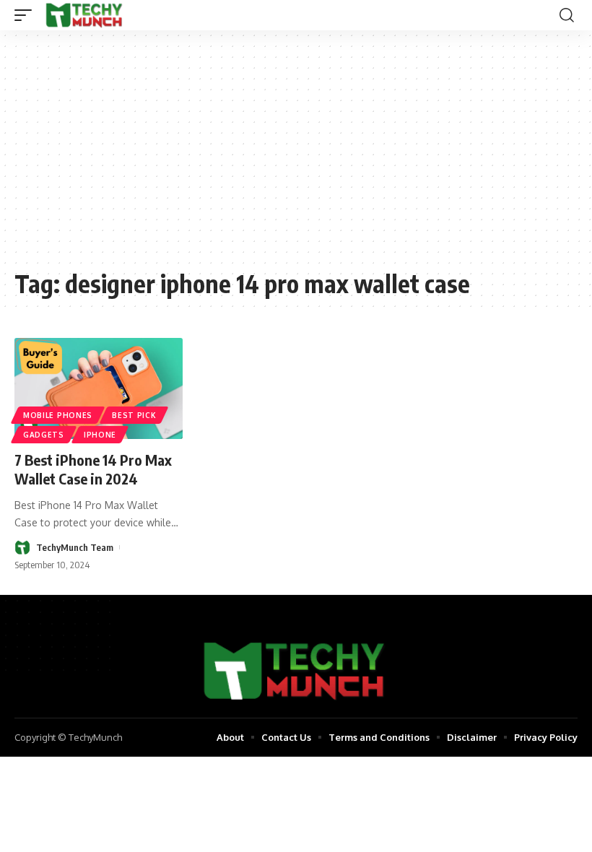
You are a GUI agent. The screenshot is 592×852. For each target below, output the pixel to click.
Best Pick (134, 415)
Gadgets (43, 434)
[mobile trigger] (26, 15)
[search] (567, 15)
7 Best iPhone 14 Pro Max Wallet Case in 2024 (93, 469)
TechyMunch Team (74, 547)
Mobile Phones (57, 415)
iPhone (100, 434)
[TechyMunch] (85, 15)
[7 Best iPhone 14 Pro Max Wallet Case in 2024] (98, 388)
